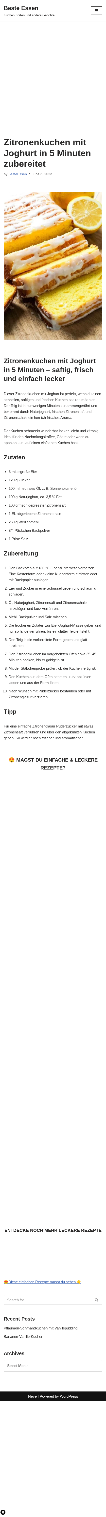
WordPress (69, 1396)
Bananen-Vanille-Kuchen (23, 1336)
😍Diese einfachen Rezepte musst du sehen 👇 (42, 1282)
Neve (32, 1396)
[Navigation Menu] (96, 10)
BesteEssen (17, 174)
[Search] (96, 1300)
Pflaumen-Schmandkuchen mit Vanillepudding (40, 1328)
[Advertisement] (53, 76)
